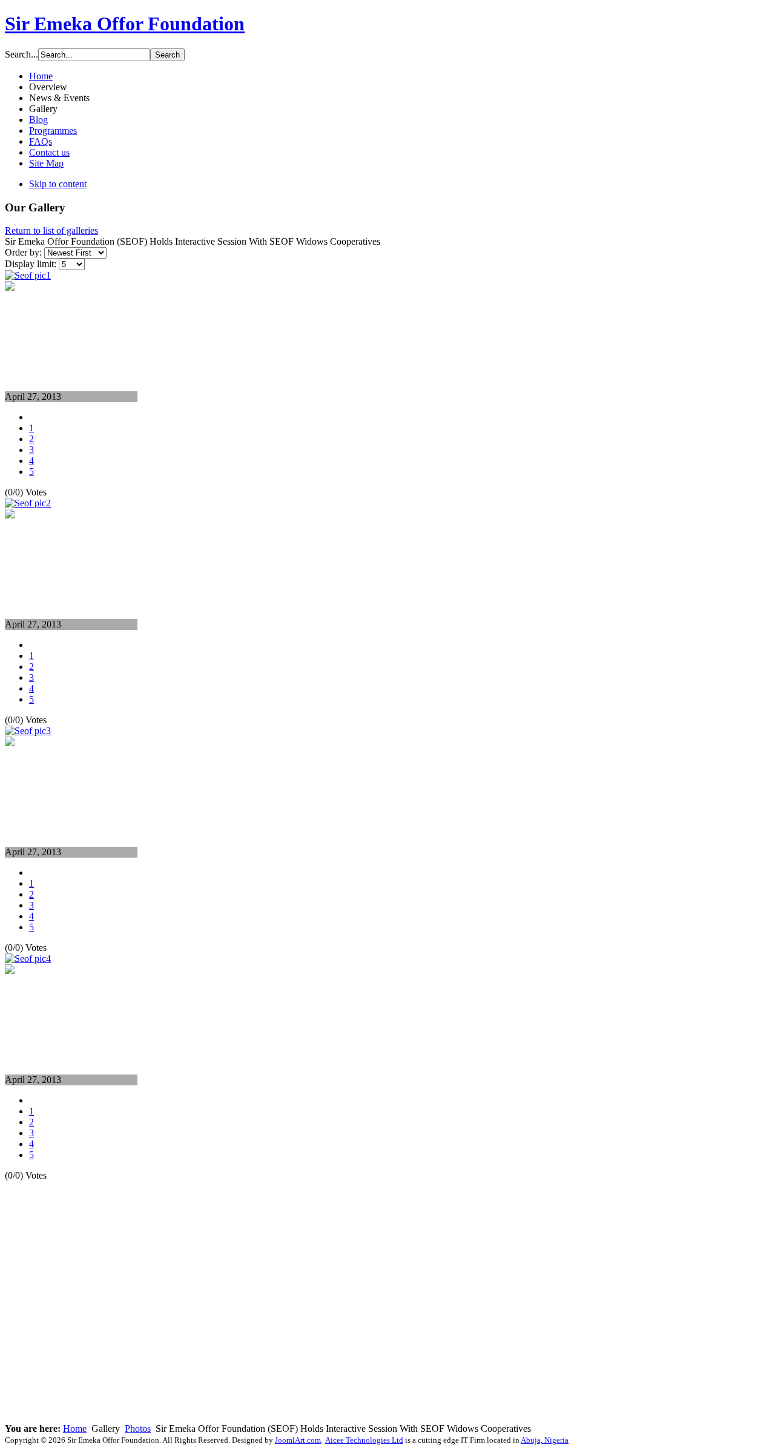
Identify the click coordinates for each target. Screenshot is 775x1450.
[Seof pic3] (10, 743)
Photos (138, 1428)
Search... (21, 54)
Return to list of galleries (51, 230)
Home (75, 1428)
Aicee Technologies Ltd (364, 1440)
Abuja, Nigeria (545, 1440)
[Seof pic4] (10, 970)
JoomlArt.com (298, 1440)
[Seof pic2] (10, 515)
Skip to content (58, 184)
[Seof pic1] (10, 287)
